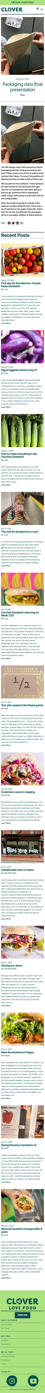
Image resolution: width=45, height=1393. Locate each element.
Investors (5, 1360)
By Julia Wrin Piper (8, 873)
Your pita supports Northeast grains (22, 705)
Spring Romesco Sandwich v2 (18, 1145)
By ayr (22, 95)
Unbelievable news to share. (17, 869)
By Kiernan (5, 795)
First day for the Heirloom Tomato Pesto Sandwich (21, 285)
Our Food (5, 1328)
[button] (38, 8)
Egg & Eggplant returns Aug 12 (19, 370)
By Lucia (4, 289)
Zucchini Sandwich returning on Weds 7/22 (20, 614)
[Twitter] (13, 223)
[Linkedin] (17, 223)
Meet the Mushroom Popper (17, 1052)
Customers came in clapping (18, 792)
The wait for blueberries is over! (19, 531)
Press (3, 1364)
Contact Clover (8, 1356)
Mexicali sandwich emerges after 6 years (21, 1230)
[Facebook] (9, 223)
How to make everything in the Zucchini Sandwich (19, 455)
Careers (4, 1340)
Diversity (5, 1344)
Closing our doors (11, 965)
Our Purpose (6, 1324)
